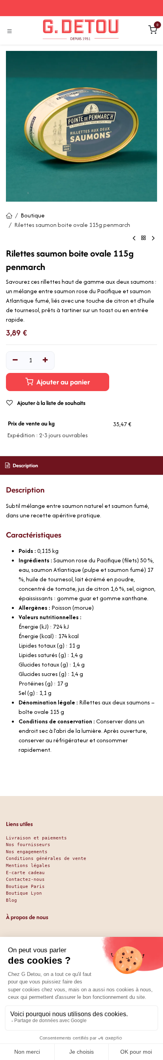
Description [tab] (24, 465)
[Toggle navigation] (9, 31)
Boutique (33, 215)
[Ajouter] (45, 360)
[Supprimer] (15, 360)
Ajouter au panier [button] (62, 381)
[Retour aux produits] (143, 238)
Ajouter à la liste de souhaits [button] (50, 403)
